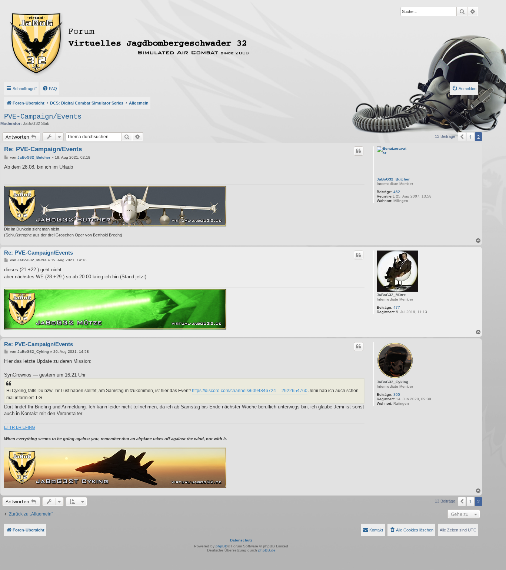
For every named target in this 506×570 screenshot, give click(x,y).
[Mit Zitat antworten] (358, 150)
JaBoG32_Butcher (393, 179)
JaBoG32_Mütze (391, 295)
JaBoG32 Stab (36, 123)
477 (396, 307)
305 (396, 394)
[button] (462, 136)
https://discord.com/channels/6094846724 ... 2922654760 (249, 390)
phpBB (221, 546)
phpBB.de (267, 550)
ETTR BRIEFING (19, 427)
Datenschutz (241, 540)
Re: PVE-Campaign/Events (43, 149)
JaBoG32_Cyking (392, 382)
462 (396, 192)
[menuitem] (49, 88)
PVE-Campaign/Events (42, 117)
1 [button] (470, 136)
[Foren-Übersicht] (162, 42)
